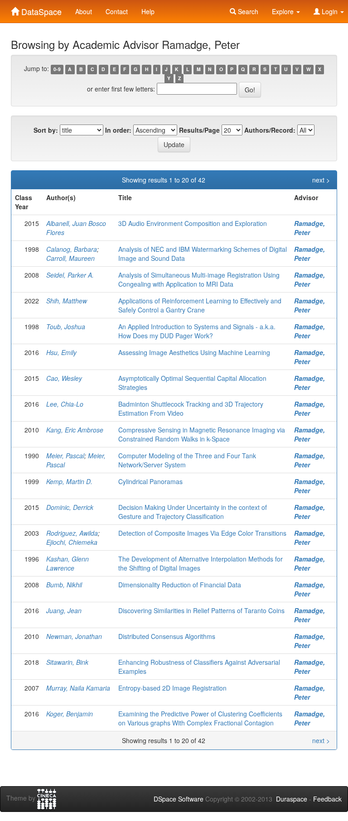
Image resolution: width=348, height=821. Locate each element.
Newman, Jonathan (74, 636)
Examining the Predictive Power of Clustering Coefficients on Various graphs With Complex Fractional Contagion (200, 718)
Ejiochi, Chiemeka (71, 542)
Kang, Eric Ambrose (74, 429)
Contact (117, 11)
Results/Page (199, 129)
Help (148, 11)
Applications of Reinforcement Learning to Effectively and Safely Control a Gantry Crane (199, 305)
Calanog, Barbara (71, 249)
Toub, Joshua (65, 326)
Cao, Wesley (64, 378)
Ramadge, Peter (309, 228)
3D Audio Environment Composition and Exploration (192, 223)
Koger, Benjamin (69, 713)
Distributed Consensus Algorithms (166, 636)
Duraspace (291, 798)
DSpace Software (178, 798)
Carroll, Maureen (70, 258)
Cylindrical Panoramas (150, 481)
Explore (283, 11)
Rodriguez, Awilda (72, 533)
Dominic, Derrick (69, 507)
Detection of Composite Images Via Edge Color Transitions (202, 533)
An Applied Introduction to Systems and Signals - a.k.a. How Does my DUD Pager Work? (197, 331)
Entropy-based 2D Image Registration (172, 687)
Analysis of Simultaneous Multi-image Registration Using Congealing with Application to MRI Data (199, 279)
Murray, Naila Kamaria (78, 687)
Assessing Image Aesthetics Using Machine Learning (194, 352)
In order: (118, 129)
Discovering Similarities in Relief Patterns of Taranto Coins (201, 610)
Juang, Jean (64, 610)
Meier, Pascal (65, 455)
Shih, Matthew (66, 300)
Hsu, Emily (61, 352)
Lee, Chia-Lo (64, 403)
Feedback (327, 798)
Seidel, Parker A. (70, 274)
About (83, 11)
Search (247, 11)
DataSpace (40, 9)
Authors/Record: (269, 129)
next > (321, 179)
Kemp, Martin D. (69, 481)
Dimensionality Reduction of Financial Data (179, 584)
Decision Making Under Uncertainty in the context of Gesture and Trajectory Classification (192, 512)
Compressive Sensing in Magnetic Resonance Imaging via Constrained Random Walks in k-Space (201, 434)
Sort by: (46, 129)
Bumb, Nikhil (64, 584)
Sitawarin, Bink (67, 662)
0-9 (57, 69)
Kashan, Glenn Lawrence (67, 563)
